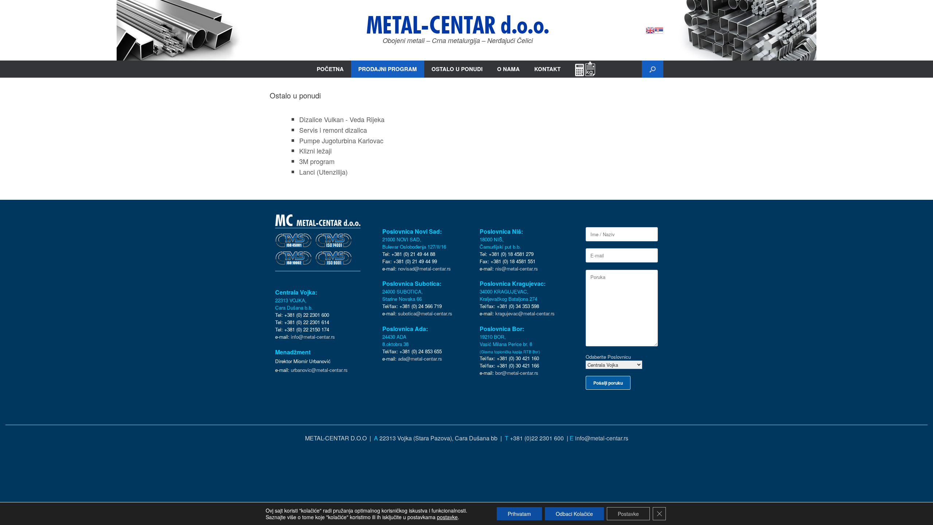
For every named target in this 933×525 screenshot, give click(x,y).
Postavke (628, 513)
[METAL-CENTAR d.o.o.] (458, 24)
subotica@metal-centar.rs (425, 313)
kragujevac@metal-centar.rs (525, 313)
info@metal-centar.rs (313, 336)
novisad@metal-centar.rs (424, 268)
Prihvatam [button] (519, 513)
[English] (650, 29)
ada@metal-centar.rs (420, 358)
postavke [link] (447, 517)
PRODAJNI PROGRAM (387, 69)
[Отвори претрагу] (652, 69)
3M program (317, 161)
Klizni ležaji (315, 150)
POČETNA (330, 69)
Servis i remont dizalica (333, 130)
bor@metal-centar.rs (516, 372)
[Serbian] (659, 29)
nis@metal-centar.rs (516, 268)
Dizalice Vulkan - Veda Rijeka (341, 119)
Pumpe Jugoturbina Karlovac (341, 140)
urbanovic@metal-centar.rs (319, 369)
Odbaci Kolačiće (574, 513)
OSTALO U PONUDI (457, 69)
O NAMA (508, 69)
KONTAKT (547, 69)
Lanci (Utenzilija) (323, 171)
